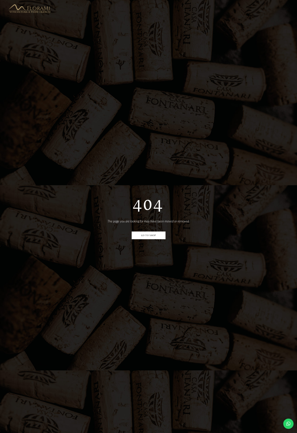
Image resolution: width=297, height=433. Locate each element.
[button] (288, 424)
